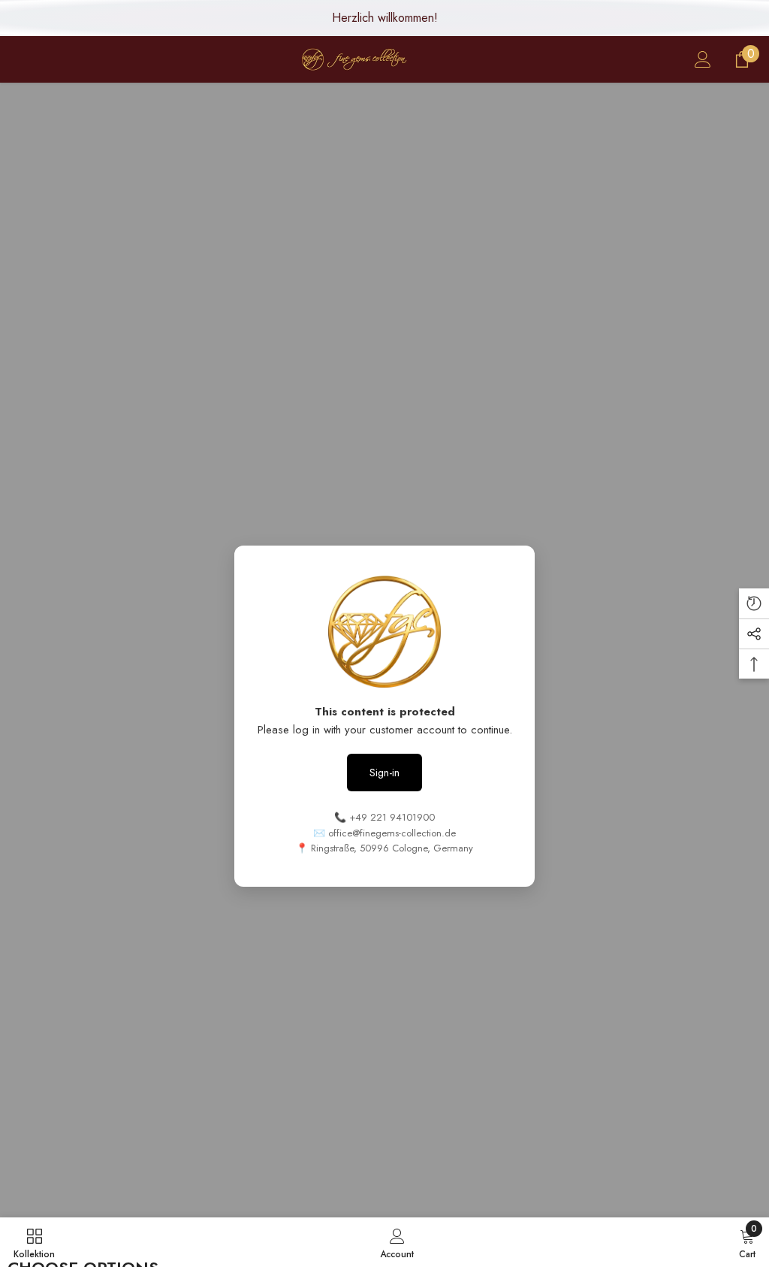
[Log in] (703, 59)
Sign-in (384, 772)
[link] (396, 1242)
